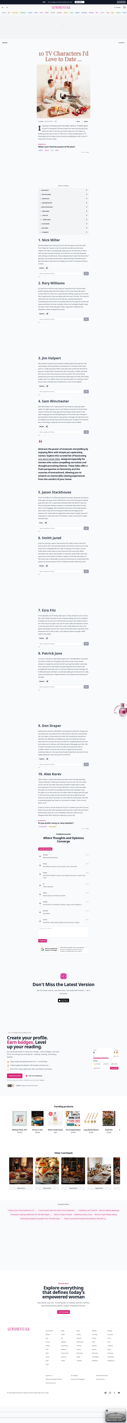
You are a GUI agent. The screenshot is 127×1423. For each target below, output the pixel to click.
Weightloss (23, 12)
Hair (109, 1342)
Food (108, 12)
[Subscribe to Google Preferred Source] (49, 949)
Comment (42, 941)
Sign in (42, 1080)
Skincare (118, 12)
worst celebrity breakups (109, 1210)
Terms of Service (51, 1383)
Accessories (15, 12)
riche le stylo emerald (63, 1214)
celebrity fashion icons (83, 1214)
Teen (97, 12)
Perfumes (95, 1353)
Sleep (41, 12)
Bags (112, 12)
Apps (62, 1331)
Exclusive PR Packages (78, 1379)
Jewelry (94, 1346)
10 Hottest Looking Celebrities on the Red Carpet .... (31, 1214)
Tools (47, 1364)
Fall (52, 150)
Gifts (93, 1342)
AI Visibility (74, 1375)
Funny (47, 1342)
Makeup (53, 12)
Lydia (41, 121)
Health (48, 1346)
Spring (40, 150)
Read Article (25, 1188)
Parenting (84, 12)
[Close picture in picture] (107, 1411)
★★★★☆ (122, 43)
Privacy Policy (100, 1379)
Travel (63, 1360)
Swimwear (111, 1357)
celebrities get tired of (87, 1210)
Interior (102, 12)
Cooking (94, 1334)
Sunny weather (43, 826)
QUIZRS (87, 152)
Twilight (79, 1360)
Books (63, 1334)
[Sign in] (124, 7)
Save (78, 121)
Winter (57, 150)
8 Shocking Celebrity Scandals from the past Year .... (41, 1218)
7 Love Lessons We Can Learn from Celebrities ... (57, 1210)
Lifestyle (110, 1346)
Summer (47, 150)
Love (47, 1349)
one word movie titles (49, 459)
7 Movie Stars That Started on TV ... (22, 1210)
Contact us (49, 1375)
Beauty (110, 1331)
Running (110, 1353)
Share (86, 121)
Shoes (71, 12)
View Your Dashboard (35, 1076)
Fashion (30, 12)
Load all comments (45, 849)
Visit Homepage (63, 1312)
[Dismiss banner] (86, 947)
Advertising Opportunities (54, 1379)
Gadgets (63, 1342)
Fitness (94, 1338)
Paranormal (64, 1353)
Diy (9, 12)
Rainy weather (52, 826)
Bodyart (77, 12)
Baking (4, 12)
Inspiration (64, 1346)
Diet (47, 1338)
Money (79, 1349)
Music (36, 12)
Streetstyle (95, 1357)
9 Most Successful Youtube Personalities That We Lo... (85, 1218)
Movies (66, 12)
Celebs (46, 12)
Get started (114, 1068)
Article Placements (102, 1375)
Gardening (80, 1342)
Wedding (91, 12)
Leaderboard (96, 1068)
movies (4, 43)
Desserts (59, 12)
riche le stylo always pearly (106, 1214)
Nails (47, 1353)
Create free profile (15, 1076)
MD (56, 121)
